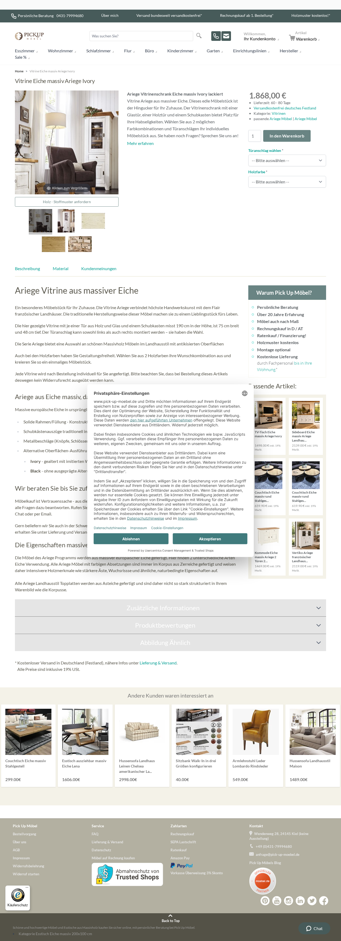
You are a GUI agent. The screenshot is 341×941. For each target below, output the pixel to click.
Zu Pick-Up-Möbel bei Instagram (288, 900)
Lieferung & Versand (158, 662)
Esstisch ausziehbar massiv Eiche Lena (84, 763)
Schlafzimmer (98, 50)
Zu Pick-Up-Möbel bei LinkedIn (300, 900)
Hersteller (289, 50)
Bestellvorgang (24, 834)
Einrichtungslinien (249, 50)
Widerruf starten (26, 874)
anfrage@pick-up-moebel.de (277, 854)
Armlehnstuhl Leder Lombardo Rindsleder (250, 763)
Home (19, 71)
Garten (213, 50)
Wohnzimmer (60, 50)
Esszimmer (25, 50)
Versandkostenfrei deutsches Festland (285, 108)
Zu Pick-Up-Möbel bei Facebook (323, 900)
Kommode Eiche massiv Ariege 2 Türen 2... (266, 557)
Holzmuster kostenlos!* (310, 15)
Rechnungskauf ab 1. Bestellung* (247, 15)
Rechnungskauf (182, 834)
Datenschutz (101, 850)
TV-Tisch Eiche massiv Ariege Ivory (268, 434)
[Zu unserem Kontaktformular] (226, 36)
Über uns (19, 842)
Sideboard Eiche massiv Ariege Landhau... (303, 436)
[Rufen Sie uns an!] (216, 36)
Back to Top (171, 921)
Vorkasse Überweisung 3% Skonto (196, 873)
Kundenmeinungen (98, 268)
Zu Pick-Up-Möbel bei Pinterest (265, 900)
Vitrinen (279, 113)
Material (60, 268)
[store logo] (29, 36)
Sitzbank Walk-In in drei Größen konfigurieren (196, 763)
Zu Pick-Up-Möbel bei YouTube (276, 900)
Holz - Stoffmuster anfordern (67, 201)
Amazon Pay (180, 858)
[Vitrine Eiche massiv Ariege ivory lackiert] (40, 221)
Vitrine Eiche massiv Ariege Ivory (52, 71)
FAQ (95, 834)
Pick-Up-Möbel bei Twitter (311, 900)
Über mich (110, 15)
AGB (16, 850)
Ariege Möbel (281, 118)
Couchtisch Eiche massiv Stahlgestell (25, 763)
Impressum (21, 858)
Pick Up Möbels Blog (265, 863)
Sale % (21, 57)
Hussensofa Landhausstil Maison (310, 763)
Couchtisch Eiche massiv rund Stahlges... (267, 496)
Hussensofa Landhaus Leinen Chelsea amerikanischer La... (137, 766)
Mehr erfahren (140, 143)
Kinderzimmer (180, 50)
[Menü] (27, 888)
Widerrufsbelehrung (28, 866)
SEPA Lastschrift (183, 842)
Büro (149, 50)
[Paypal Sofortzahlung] (209, 865)
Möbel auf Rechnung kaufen (113, 858)
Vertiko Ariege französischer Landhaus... (302, 557)
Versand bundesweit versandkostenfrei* (169, 15)
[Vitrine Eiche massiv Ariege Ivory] (67, 221)
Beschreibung (27, 268)
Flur (128, 50)
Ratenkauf (178, 850)
